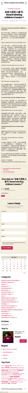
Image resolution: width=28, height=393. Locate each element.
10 (10, 264)
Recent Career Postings (8, 306)
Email (3, 230)
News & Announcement (7, 300)
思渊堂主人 (5, 355)
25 (14, 268)
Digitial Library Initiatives (20, 369)
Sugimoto (3, 380)
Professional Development (8, 302)
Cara (22, 365)
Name (3, 224)
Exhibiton (2, 372)
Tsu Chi (25, 380)
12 (17, 264)
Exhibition (20, 370)
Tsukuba (4, 382)
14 (24, 264)
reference (11, 378)
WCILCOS (14, 382)
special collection (21, 378)
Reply (3, 195)
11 (13, 264)
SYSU (6, 380)
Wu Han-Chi (4, 383)
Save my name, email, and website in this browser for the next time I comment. (14, 243)
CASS (2, 367)
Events (3, 284)
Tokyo (13, 380)
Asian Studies (8, 365)
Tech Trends (4, 313)
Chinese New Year (21, 367)
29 (3, 270)
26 (17, 268)
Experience (4, 286)
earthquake (14, 370)
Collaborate (3, 369)
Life (2, 296)
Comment (4, 211)
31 (10, 270)
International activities (15, 372)
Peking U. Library (17, 374)
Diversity (10, 370)
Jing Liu (6, 20)
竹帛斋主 (5, 358)
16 (6, 266)
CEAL (7, 367)
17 (10, 266)
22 (3, 268)
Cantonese (19, 365)
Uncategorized (5, 315)
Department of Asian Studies (11, 369)
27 (21, 268)
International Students (5, 373)
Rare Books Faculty (4, 378)
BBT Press (14, 365)
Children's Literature (14, 8)
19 (17, 266)
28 (24, 268)
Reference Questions (7, 307)
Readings (4, 304)
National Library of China (8, 298)
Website (3, 236)
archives (2, 365)
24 (10, 268)
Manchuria (22, 373)
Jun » (24, 273)
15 (3, 266)
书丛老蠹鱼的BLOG (8, 352)
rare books (15, 376)
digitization (4, 370)
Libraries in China (6, 292)
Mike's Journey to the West (10, 349)
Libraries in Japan (6, 294)
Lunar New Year (16, 373)
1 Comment (23, 20)
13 (21, 264)
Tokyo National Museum (19, 380)
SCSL (15, 378)
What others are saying (7, 317)
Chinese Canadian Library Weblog (14, 2)
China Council (13, 367)
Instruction (8, 372)
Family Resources (6, 288)
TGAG (10, 380)
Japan (11, 373)
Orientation (4, 374)
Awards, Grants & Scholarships (10, 280)
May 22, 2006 (15, 20)
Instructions (4, 290)
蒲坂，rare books (12, 383)
